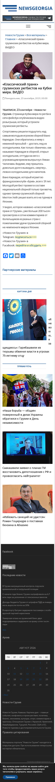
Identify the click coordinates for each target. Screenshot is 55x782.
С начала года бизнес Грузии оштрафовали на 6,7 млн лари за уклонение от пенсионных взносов (26, 595)
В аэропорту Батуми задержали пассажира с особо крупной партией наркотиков (26, 611)
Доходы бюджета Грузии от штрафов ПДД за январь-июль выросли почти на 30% (27, 603)
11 (14, 673)
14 (34, 673)
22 (40, 679)
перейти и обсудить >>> (31, 245)
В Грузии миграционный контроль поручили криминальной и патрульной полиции (23, 587)
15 (40, 673)
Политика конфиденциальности (38, 762)
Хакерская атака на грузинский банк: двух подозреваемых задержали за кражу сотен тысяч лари (25, 621)
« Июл (5, 695)
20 (27, 679)
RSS (4, 630)
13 (27, 673)
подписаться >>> (26, 237)
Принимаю (10, 777)
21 (34, 679)
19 (21, 679)
